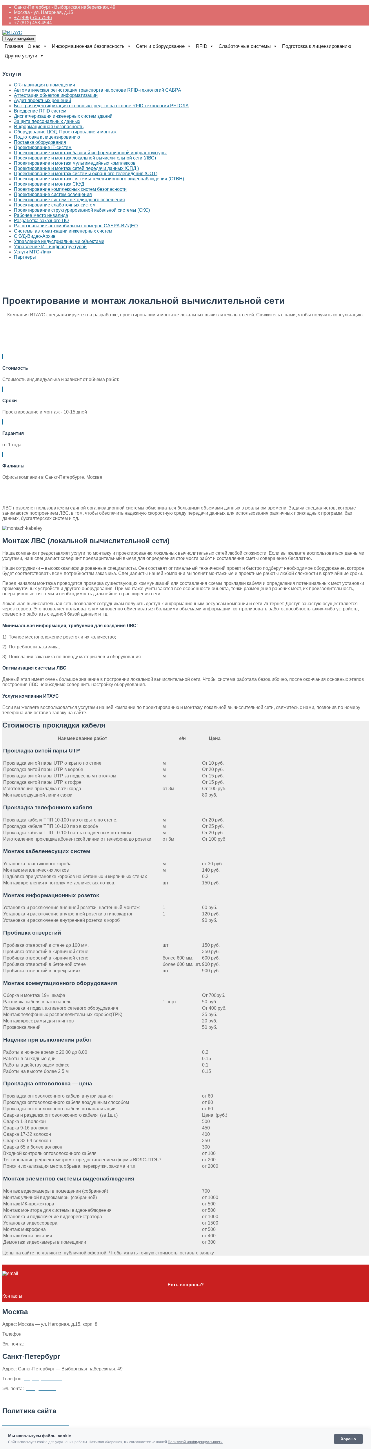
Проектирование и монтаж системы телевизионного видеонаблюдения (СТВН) (99, 178)
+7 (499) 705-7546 (33, 17)
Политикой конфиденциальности (195, 1442)
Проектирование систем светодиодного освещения (69, 199)
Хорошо (348, 1439)
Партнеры (25, 257)
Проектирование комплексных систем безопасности (70, 189)
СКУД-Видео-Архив (35, 236)
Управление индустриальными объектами (59, 241)
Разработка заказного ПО (41, 220)
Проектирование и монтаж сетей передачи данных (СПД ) (76, 168)
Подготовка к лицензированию (316, 46)
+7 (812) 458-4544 (33, 22)
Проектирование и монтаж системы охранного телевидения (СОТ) (85, 173)
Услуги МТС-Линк (32, 251)
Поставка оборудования (40, 142)
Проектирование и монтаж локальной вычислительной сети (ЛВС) (85, 157)
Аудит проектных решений (42, 100)
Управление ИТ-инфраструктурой (50, 246)
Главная (14, 46)
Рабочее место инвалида (41, 215)
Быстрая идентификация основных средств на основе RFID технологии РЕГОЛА (101, 105)
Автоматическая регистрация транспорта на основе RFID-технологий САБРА (97, 90)
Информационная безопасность (48, 126)
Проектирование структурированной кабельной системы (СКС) (82, 210)
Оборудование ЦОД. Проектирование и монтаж (65, 131)
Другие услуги (21, 56)
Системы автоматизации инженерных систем (63, 230)
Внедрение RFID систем (40, 110)
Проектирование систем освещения (53, 194)
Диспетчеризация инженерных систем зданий (63, 116)
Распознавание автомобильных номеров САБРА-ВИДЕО (76, 225)
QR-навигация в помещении (44, 84)
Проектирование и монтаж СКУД (49, 184)
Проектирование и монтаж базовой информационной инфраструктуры (90, 152)
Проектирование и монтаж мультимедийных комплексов (75, 163)
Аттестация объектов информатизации (56, 95)
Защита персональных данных (47, 121)
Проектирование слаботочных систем (55, 204)
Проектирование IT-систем (43, 147)
